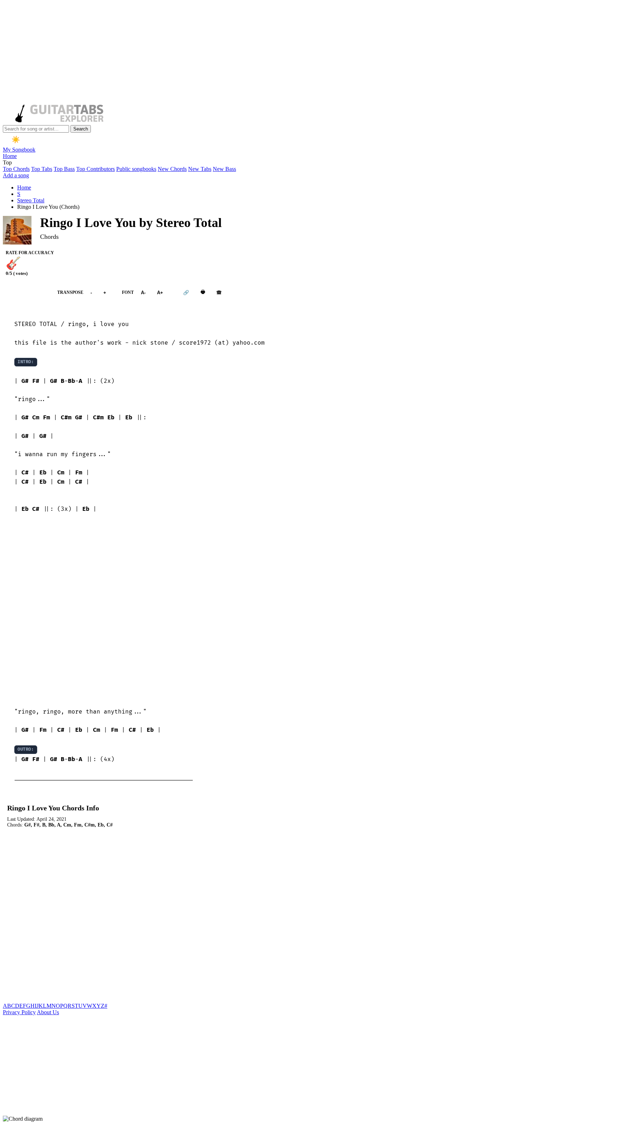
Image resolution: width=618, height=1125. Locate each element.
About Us (48, 1012)
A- (143, 292)
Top (7, 162)
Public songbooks (136, 169)
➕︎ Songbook (26, 292)
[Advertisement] (217, 53)
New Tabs (199, 169)
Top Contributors (95, 169)
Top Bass (64, 169)
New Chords (172, 169)
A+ (160, 292)
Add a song (16, 175)
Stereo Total (30, 200)
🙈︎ (219, 292)
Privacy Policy (19, 1012)
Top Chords (16, 169)
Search (80, 129)
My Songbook (19, 150)
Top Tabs (41, 169)
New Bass (224, 169)
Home (10, 156)
